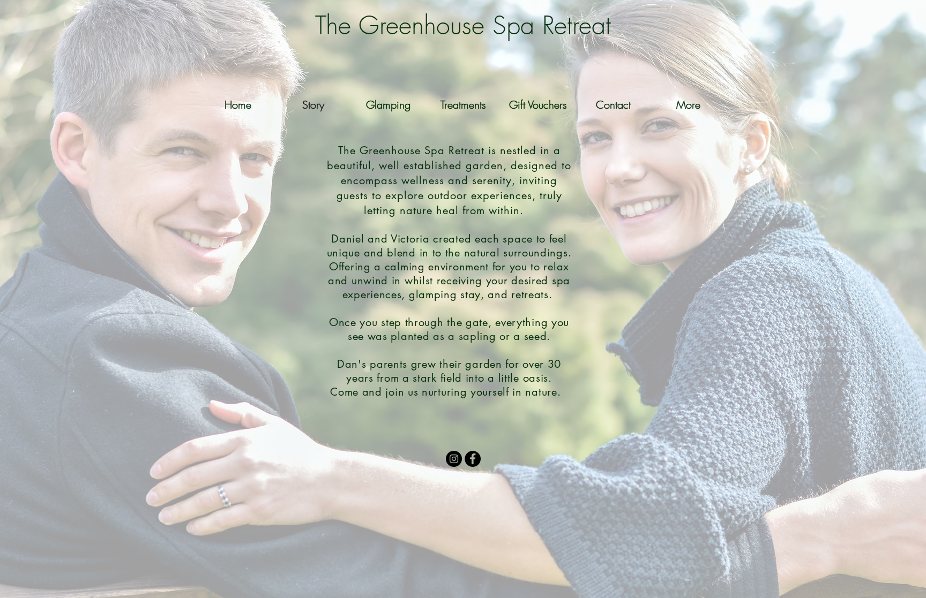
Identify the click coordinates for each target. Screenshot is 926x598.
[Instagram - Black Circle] (454, 459)
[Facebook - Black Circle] (473, 459)
